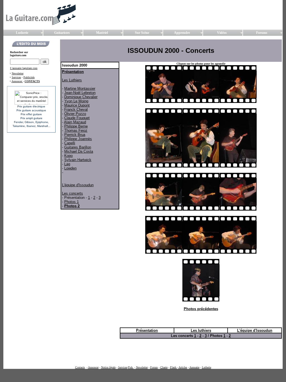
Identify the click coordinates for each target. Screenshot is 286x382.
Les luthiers (201, 330)
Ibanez (31, 126)
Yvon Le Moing (76, 101)
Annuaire (194, 367)
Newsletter (17, 73)
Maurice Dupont (77, 105)
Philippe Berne (76, 126)
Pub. (131, 367)
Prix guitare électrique (31, 106)
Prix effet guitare (31, 114)
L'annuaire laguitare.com (23, 68)
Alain (68, 122)
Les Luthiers (72, 80)
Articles (182, 367)
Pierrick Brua (74, 135)
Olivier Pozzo (75, 114)
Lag (67, 164)
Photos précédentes (201, 309)
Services (16, 77)
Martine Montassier (79, 88)
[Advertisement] (161, 352)
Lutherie (206, 367)
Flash (173, 367)
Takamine (19, 126)
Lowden (70, 168)
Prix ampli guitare (31, 118)
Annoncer (17, 81)
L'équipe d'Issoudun (78, 185)
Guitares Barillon (77, 147)
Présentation (73, 72)
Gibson (29, 122)
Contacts (80, 367)
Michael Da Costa (78, 151)
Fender (18, 122)
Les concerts (72, 193)
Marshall (42, 126)
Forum (154, 367)
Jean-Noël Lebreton (80, 93)
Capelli (69, 143)
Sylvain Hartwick (77, 160)
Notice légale (108, 367)
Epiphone (41, 122)
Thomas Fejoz (75, 130)
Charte (164, 367)
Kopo (68, 156)
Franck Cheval (76, 109)
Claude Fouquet (77, 118)
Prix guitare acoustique (31, 110)
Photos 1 (71, 202)
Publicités (29, 77)
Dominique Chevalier (80, 97)
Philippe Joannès (78, 139)
